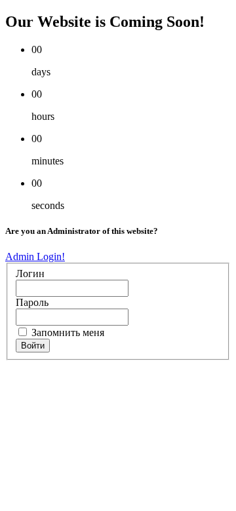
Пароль (32, 302)
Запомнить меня (66, 332)
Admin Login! (35, 256)
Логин (30, 273)
